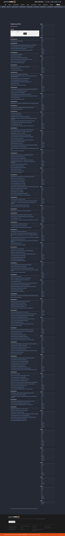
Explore (51, 4)
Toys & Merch (33, 4)
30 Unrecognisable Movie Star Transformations (19, 80)
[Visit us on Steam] (42, 1)
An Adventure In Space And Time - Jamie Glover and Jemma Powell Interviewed (23, 162)
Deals (28, 4)
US (36, 508)
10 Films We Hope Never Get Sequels (17, 181)
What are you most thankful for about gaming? (19, 74)
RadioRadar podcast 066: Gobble (17, 41)
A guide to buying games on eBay (17, 289)
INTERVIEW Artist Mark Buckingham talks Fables (19, 336)
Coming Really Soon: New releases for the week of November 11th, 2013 (24, 283)
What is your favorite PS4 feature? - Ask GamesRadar (20, 195)
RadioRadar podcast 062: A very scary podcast (19, 408)
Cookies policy (46, 526)
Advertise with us (47, 527)
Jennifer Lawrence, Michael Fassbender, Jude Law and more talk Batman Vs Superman (24, 241)
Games (9, 4)
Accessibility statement (13, 527)
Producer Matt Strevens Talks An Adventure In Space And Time (22, 268)
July (41, 47)
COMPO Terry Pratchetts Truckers (17, 322)
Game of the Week (22, 6)
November (42, 52)
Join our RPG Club (50, 6)
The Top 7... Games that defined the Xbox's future (20, 205)
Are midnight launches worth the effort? (18, 364)
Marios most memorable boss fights (17, 165)
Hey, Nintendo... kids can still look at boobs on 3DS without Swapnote (23, 417)
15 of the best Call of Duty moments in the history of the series (22, 329)
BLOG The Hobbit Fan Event (16, 281)
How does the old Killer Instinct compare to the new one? (21, 131)
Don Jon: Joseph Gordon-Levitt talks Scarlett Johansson (21, 264)
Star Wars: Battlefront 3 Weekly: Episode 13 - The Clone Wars (22, 404)
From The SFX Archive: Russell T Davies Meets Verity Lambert (22, 136)
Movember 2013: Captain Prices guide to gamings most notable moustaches (24, 413)
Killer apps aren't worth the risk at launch (18, 85)
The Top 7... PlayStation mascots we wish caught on (20, 279)
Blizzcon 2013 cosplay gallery (16, 297)
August (42, 35)
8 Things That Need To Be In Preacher (17, 99)
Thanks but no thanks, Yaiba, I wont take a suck (19, 410)
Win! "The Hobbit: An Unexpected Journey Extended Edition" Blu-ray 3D (24, 233)
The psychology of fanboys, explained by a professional (21, 94)
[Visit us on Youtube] (38, 1)
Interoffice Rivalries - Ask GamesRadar (18, 92)
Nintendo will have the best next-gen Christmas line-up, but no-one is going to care (24, 270)
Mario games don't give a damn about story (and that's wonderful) (23, 120)
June (42, 32)
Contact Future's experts (25, 526)
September (43, 68)
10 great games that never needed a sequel (19, 146)
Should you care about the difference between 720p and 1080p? (22, 383)
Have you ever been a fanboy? (16, 325)
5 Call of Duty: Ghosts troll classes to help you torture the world (22, 125)
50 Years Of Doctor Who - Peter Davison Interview (20, 378)
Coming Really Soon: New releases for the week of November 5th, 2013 (24, 369)
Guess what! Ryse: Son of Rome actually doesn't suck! (20, 347)
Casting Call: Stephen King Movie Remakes (18, 48)
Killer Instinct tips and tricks (16, 113)
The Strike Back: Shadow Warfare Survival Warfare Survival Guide (22, 401)
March (42, 28)
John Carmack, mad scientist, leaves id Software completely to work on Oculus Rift (24, 119)
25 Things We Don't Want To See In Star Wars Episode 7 (21, 368)
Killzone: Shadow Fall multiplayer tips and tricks (19, 193)
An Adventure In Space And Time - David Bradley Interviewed (22, 154)
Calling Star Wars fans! (15, 83)
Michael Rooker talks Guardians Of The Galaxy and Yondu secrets (22, 176)
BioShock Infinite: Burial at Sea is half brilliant (19, 288)
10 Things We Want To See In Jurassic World (19, 225)
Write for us (23, 529)
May (41, 31)
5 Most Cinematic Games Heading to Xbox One (19, 317)
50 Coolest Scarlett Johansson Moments (18, 272)
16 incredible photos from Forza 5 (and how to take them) (21, 122)
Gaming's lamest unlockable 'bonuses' (18, 141)
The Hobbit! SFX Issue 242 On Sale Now (18, 255)
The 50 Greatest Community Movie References (19, 320)
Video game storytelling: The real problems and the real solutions (23, 318)
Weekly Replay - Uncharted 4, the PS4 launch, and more (21, 210)
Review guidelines (12, 529)
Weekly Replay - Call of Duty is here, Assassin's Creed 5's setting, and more (24, 295)
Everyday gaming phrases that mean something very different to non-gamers (25, 237)
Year (12, 31)
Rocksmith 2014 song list (15, 373)
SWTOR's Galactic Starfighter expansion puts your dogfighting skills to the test (24, 235)
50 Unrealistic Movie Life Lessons (17, 143)
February (42, 27)
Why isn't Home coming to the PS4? (17, 352)
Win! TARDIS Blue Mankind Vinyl (16, 109)
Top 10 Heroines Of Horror (15, 68)
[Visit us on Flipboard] (36, 1)
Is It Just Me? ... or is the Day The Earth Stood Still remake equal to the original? (23, 203)
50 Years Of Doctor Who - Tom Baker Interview (19, 380)
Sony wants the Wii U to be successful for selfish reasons (21, 227)
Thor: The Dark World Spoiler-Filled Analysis (19, 418)
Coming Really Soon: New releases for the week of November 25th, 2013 (24, 89)
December (42, 72)
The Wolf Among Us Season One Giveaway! (19, 266)
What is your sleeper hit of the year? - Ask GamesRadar (21, 278)
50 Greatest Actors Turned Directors (17, 291)
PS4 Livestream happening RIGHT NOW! (18, 257)
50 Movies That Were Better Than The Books (19, 188)
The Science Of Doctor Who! (16, 276)
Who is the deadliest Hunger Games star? (18, 167)
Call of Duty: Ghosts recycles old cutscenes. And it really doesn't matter (24, 350)
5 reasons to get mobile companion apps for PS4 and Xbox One (22, 129)
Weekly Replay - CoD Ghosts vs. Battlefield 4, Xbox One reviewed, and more (24, 103)
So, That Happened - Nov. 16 (16, 218)
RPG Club (8, 6)
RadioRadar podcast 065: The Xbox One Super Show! (20, 116)
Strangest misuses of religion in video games (19, 345)
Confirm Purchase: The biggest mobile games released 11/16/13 (22, 216)
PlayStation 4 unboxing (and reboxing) (18, 252)
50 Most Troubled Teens (15, 97)
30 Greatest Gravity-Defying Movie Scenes (19, 348)
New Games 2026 (29, 6)
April (42, 61)
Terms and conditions (12, 526)
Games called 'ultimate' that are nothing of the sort (20, 206)
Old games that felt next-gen (16, 169)
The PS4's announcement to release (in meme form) (20, 301)
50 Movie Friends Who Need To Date (17, 170)
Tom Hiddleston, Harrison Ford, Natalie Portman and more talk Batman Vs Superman (24, 397)
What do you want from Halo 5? (16, 353)
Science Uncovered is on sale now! (17, 138)
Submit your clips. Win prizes (59, 6)
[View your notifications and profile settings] (56, 2)
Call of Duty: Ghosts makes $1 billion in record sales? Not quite (22, 323)
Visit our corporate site (41, 518)
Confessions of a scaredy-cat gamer (17, 412)
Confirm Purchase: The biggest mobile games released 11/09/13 (22, 315)
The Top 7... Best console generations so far (19, 385)
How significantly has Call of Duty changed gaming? (20, 415)
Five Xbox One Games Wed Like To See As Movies (20, 312)
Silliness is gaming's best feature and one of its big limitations (22, 331)
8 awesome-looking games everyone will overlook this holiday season (23, 313)
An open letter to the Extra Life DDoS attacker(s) (20, 361)
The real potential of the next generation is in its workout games (22, 339)
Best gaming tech (43, 6)
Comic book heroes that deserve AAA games (19, 359)
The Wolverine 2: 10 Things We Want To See (19, 366)
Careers (22, 527)
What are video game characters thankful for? (19, 57)
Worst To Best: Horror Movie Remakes (18, 62)
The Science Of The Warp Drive (16, 172)
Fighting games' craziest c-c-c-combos (18, 133)
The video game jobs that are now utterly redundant (20, 78)
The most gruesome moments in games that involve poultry (21, 50)
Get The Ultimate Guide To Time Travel (18, 183)
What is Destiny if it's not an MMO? (17, 191)
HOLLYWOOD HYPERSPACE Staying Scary (18, 260)
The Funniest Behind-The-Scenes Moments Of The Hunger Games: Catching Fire (24, 149)
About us (34, 527)
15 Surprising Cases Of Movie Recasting (18, 199)
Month (18, 31)
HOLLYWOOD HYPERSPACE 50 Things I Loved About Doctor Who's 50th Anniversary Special (24, 76)
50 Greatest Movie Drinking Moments (17, 387)
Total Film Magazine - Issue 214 (16, 124)
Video (40, 4)
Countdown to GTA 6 (15, 6)
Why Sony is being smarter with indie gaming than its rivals (21, 59)
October (42, 51)
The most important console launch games (18, 334)
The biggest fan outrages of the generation (19, 231)
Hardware (23, 4)
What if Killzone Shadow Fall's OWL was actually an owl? (21, 81)
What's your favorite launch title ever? (18, 178)
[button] (59, 2)
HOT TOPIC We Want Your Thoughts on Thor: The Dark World (22, 308)
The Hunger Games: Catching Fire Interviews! (19, 164)
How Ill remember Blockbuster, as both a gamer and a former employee (24, 343)
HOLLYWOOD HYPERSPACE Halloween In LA (19, 420)
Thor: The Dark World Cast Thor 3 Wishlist (18, 394)
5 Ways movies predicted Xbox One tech (18, 61)
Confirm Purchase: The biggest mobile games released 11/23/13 (22, 107)
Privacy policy (34, 526)
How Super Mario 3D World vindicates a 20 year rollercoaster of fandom (24, 95)
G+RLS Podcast (36, 6)
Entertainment (16, 4)
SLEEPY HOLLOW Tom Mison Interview (18, 156)
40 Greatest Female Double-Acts (17, 70)
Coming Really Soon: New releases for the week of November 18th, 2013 (24, 200)
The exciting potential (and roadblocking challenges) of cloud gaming (23, 45)
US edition (25, 534)
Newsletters (45, 4)
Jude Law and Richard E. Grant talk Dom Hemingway (20, 284)
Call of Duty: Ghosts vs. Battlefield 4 (17, 150)
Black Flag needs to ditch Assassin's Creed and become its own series (23, 286)
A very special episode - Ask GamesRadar (18, 377)
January (42, 25)
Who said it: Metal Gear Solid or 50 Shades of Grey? (20, 375)
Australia (34, 508)
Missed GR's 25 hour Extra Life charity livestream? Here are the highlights (24, 382)
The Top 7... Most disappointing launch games (19, 90)
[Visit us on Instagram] (41, 1)
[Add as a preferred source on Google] (12, 522)
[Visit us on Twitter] (35, 1)
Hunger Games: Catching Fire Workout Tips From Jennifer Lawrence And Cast (25, 186)
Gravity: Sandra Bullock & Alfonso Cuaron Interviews (20, 338)
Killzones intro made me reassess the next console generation (22, 250)
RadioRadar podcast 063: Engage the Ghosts (19, 304)
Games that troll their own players (17, 190)
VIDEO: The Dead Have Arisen (16, 243)
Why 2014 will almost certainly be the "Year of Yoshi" (20, 66)
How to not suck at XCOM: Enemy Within (18, 244)
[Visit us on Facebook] (39, 1)
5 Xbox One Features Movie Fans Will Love (18, 306)
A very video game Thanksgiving (17, 54)
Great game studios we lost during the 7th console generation (22, 46)
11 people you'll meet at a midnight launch (18, 158)
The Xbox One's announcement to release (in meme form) (21, 214)
